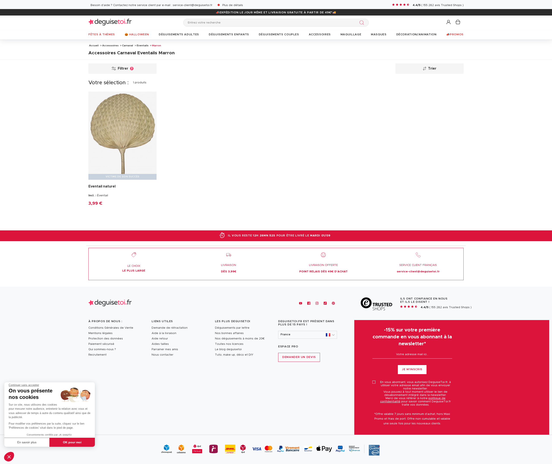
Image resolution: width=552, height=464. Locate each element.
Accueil (93, 45)
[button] (9, 457)
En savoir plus (26, 442)
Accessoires (110, 45)
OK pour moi (72, 442)
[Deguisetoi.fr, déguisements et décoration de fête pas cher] (110, 22)
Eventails (142, 45)
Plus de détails (232, 5)
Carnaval (127, 45)
